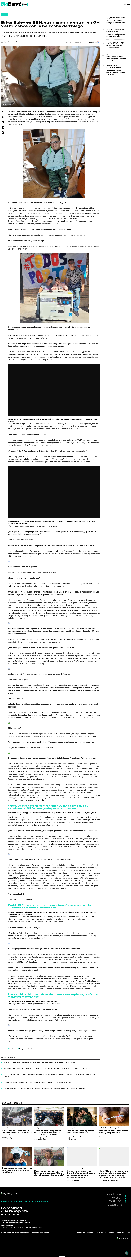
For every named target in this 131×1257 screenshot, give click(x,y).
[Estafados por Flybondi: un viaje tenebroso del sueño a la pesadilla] (17, 1116)
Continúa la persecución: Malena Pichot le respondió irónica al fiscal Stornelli (37, 1082)
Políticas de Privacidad (84, 1232)
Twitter (116, 1197)
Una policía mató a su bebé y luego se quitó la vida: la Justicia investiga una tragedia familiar (116, 57)
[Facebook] (3, 122)
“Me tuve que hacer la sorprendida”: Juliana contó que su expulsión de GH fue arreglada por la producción (48, 807)
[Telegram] (3, 132)
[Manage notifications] (126, 1253)
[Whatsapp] (3, 112)
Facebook (113, 1194)
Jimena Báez (74, 1180)
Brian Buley (12, 1049)
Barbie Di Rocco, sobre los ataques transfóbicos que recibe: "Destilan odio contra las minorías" (50, 906)
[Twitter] (3, 117)
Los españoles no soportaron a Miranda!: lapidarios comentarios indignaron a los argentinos (44, 1089)
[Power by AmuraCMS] (123, 1238)
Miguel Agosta (10, 1138)
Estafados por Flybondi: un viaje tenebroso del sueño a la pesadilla (17, 1132)
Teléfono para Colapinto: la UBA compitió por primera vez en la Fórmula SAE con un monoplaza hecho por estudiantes (49, 1134)
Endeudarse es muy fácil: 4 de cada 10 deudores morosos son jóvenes (17, 1170)
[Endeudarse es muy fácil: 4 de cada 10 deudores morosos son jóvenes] (17, 1156)
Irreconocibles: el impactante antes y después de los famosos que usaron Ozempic (40, 1062)
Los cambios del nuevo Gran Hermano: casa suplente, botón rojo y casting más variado (53, 996)
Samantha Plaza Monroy (46, 1178)
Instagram (113, 1204)
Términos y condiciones (105, 1232)
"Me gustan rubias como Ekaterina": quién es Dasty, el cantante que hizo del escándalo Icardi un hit (47, 1068)
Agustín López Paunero (13, 42)
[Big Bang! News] (14, 4)
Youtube (115, 1201)
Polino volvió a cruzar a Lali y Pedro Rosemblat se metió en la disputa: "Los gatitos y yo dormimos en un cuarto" (49, 1076)
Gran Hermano (32, 1049)
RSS (128, 1232)
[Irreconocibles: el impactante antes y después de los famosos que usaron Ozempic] (114, 1116)
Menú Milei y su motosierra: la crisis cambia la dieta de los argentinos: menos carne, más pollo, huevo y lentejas (115, 70)
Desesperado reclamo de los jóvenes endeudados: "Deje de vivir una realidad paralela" (49, 1173)
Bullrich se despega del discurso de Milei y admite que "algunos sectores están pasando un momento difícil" (115, 33)
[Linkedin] (3, 127)
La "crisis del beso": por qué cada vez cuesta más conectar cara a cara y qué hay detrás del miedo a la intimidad (80, 1134)
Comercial (120, 1232)
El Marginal (22, 1049)
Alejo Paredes (74, 1142)
